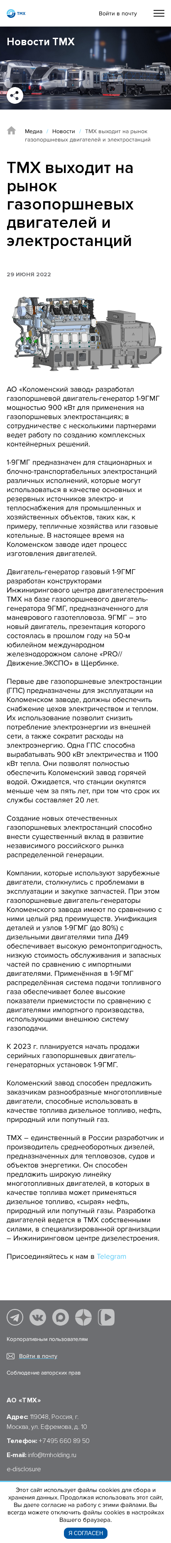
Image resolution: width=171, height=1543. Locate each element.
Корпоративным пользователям (47, 1339)
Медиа (33, 131)
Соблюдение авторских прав (44, 1373)
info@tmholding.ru (52, 1455)
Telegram (112, 1256)
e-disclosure (24, 1469)
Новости (63, 131)
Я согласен (85, 1533)
